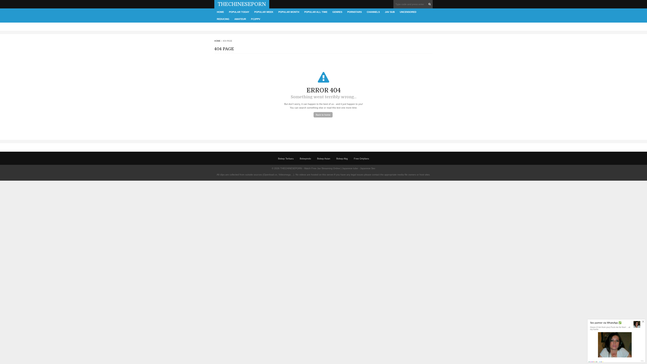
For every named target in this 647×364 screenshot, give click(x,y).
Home (220, 12)
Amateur (240, 19)
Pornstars (354, 12)
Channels (373, 12)
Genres (337, 12)
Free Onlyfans (361, 158)
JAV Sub (390, 12)
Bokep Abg (342, 158)
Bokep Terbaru (286, 158)
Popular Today (239, 12)
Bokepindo (305, 158)
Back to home (323, 114)
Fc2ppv (255, 19)
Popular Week (263, 12)
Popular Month (288, 12)
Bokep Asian (323, 158)
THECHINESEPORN (242, 4)
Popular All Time (315, 12)
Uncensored (408, 12)
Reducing (223, 19)
